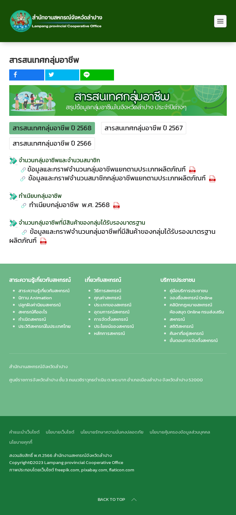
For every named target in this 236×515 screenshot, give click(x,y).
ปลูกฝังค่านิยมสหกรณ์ (39, 304)
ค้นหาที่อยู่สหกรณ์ (186, 333)
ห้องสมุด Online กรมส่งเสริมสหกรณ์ (197, 315)
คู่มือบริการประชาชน (189, 290)
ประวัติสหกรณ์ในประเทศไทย (44, 326)
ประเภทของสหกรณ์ (112, 304)
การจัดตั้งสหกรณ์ (111, 319)
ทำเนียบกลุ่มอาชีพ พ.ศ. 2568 (69, 205)
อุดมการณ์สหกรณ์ (111, 311)
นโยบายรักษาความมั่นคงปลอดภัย (112, 431)
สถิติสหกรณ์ (181, 326)
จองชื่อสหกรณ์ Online (191, 297)
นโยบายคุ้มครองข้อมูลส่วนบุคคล (180, 431)
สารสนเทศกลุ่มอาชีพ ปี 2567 (143, 128)
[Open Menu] (220, 21)
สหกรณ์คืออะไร (32, 311)
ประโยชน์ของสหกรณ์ (114, 326)
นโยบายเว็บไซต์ (60, 431)
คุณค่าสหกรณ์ (107, 297)
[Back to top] (134, 500)
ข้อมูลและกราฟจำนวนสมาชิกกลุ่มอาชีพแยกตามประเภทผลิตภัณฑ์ (117, 178)
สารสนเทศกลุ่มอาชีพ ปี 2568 (52, 128)
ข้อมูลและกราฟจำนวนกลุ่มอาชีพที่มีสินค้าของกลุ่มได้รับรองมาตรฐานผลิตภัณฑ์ (112, 236)
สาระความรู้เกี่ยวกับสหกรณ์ (43, 290)
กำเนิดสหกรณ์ (32, 319)
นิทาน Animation (35, 297)
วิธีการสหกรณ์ (107, 290)
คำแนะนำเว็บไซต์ (24, 431)
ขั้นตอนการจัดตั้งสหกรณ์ (194, 340)
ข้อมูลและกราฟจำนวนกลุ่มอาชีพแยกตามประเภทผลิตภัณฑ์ (107, 169)
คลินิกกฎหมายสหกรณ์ (191, 304)
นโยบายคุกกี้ (20, 442)
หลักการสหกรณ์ (109, 333)
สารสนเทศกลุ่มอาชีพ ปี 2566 (52, 143)
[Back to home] (56, 21)
